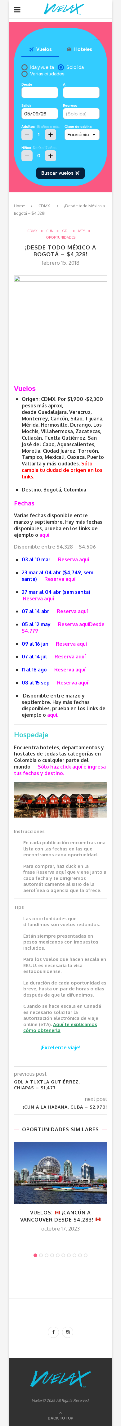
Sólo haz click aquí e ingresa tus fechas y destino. (60, 770)
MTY (81, 231)
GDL (65, 231)
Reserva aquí (73, 559)
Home (19, 205)
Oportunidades (60, 237)
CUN (49, 231)
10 (85, 1255)
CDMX (44, 205)
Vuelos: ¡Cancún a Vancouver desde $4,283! (57, 1215)
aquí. (45, 535)
